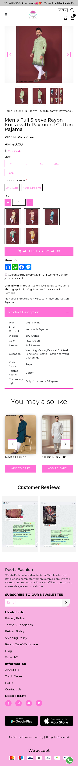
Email (11, 602)
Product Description (23, 312)
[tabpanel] (39, 523)
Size (8, 156)
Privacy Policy (15, 618)
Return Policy (14, 631)
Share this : (11, 260)
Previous (10, 54)
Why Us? (11, 657)
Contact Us (13, 689)
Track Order (13, 676)
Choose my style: (16, 180)
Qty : (7, 195)
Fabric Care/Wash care (21, 644)
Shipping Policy (16, 638)
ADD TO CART (20, 468)
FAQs (9, 683)
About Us (12, 670)
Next (68, 54)
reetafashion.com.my (31, 736)
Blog (8, 651)
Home (8, 110)
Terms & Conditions (19, 625)
